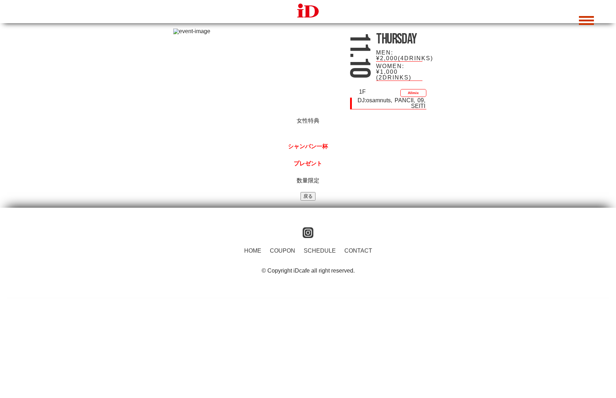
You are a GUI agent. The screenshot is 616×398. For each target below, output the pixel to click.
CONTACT (358, 251)
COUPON (282, 251)
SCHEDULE (320, 251)
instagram (308, 232)
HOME (252, 251)
